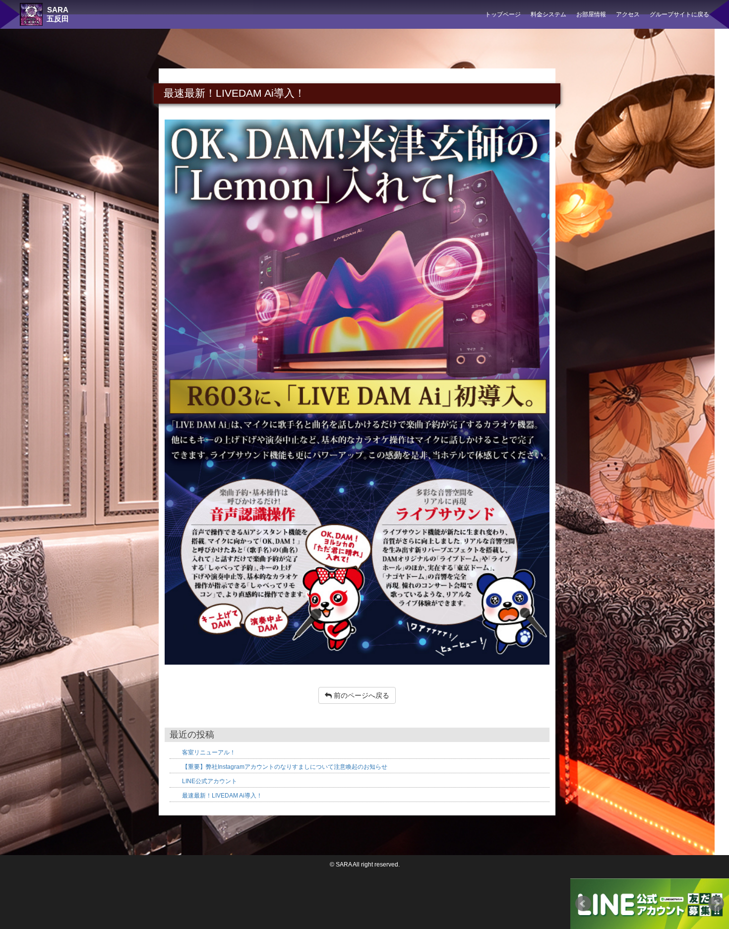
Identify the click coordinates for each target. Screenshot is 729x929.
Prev (583, 904)
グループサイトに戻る (679, 14)
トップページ (503, 14)
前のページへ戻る (360, 695)
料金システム (548, 14)
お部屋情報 (591, 14)
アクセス (628, 14)
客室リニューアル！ (209, 752)
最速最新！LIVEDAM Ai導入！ (222, 795)
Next (716, 904)
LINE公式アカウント (209, 781)
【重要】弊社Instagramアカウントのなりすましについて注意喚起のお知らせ (284, 766)
